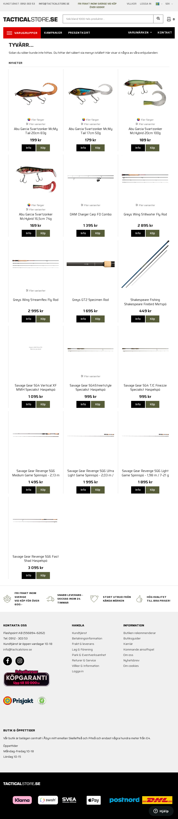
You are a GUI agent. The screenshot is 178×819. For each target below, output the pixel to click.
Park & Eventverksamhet (89, 654)
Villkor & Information (85, 665)
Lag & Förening (82, 649)
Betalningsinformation (87, 638)
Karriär (128, 643)
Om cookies (131, 665)
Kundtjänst (79, 633)
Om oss (128, 654)
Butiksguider (132, 638)
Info (28, 147)
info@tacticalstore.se (17, 649)
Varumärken (138, 32)
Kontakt (165, 32)
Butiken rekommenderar (139, 633)
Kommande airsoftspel (138, 649)
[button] (158, 19)
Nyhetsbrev (131, 660)
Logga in (145, 4)
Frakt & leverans (83, 643)
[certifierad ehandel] (42, 700)
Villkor (132, 4)
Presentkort (79, 32)
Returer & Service (84, 660)
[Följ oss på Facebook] (7, 661)
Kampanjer (53, 32)
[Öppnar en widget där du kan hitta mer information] (161, 811)
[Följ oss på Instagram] (19, 661)
